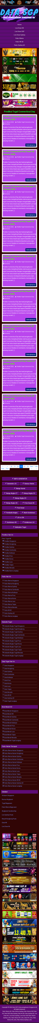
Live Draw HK (19, 28)
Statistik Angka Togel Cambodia (14, 635)
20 (18, 466)
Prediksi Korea (8, 559)
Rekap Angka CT (11, 493)
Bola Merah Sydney (10, 717)
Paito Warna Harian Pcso (12, 765)
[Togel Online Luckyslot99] (19, 931)
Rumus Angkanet (7, 799)
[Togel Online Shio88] (19, 991)
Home (20, 25)
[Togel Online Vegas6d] (19, 871)
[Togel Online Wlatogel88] (19, 897)
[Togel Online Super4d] (19, 69)
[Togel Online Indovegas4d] (19, 1000)
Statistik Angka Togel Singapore (14, 626)
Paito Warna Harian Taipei (12, 774)
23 (28, 466)
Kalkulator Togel (20, 527)
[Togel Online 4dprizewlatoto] (19, 906)
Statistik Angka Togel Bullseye (13, 638)
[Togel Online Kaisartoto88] (19, 914)
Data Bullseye (8, 677)
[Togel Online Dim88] (19, 61)
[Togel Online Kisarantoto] (19, 87)
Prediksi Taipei (8, 565)
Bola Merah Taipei (10, 734)
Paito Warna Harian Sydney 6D (13, 783)
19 (14, 466)
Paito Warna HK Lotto (17, 1017)
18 (11, 466)
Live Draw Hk (6, 826)
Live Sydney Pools (7, 815)
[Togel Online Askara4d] (19, 880)
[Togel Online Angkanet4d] (19, 974)
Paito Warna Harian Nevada (13, 777)
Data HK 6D (7, 695)
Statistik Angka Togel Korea (13, 644)
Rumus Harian (29, 484)
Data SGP (7, 1013)
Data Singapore (9, 665)
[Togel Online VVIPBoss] (19, 52)
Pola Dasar (20, 508)
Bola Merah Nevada (10, 737)
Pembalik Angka (11, 513)
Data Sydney (8, 671)
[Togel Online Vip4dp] (19, 940)
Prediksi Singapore (10, 541)
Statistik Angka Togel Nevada (13, 652)
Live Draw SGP (19, 31)
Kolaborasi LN (29, 522)
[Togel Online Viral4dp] (19, 104)
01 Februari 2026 (9, 157)
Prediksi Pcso (8, 556)
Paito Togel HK (6, 538)
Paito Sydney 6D (19, 45)
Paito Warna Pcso (9, 595)
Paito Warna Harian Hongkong (13, 753)
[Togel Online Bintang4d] (19, 889)
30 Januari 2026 (9, 227)
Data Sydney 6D (9, 698)
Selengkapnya (30, 145)
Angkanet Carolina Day (9, 811)
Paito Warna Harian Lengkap (13, 786)
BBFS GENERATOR (20, 479)
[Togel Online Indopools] (19, 983)
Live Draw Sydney (19, 35)
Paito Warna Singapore (11, 580)
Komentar (7, 124)
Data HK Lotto (28, 1017)
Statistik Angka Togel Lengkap (13, 656)
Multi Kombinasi (29, 513)
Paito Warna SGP (28, 1011)
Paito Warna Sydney (10, 586)
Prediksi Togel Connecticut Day (19, 111)
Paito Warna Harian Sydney (12, 756)
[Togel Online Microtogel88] (19, 837)
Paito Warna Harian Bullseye (13, 762)
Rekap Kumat (20, 488)
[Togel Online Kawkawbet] (19, 863)
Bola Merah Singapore (11, 711)
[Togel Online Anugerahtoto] (19, 957)
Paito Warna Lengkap (11, 616)
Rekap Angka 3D (29, 493)
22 (24, 466)
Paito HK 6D (19, 42)
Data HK (4, 822)
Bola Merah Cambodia (11, 720)
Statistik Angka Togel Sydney (13, 632)
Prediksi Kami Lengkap (11, 571)
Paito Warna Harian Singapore (13, 750)
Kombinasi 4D (11, 522)
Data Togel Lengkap (10, 701)
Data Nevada (8, 692)
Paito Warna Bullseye (11, 592)
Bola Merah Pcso (9, 726)
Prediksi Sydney (9, 547)
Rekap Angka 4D (12, 503)
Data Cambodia (9, 674)
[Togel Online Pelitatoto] (19, 95)
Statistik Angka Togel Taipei (13, 650)
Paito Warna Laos (9, 601)
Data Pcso (7, 680)
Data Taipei (7, 689)
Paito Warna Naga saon (9, 807)
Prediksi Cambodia (10, 550)
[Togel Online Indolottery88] (19, 966)
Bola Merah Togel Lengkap (12, 740)
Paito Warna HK (6, 1011)
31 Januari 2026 (9, 192)
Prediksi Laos (8, 562)
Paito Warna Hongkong (11, 583)
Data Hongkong (9, 668)
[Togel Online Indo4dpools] (19, 923)
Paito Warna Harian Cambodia (13, 759)
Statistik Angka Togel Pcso (12, 641)
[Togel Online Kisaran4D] (19, 78)
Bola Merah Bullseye (10, 723)
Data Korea (7, 683)
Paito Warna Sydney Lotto (24, 1019)
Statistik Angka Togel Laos (12, 647)
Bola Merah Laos (9, 731)
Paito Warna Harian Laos (12, 771)
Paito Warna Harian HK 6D (12, 780)
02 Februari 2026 (9, 122)
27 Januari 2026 (9, 331)
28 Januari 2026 (9, 296)
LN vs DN (20, 517)
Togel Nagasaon (7, 803)
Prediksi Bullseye (9, 553)
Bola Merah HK (9, 714)
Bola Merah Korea (10, 729)
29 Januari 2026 (9, 262)
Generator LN (11, 484)
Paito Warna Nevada (10, 607)
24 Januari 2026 (9, 436)
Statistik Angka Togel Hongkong (14, 629)
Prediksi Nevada (9, 568)
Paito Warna (20, 38)
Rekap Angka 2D (20, 498)
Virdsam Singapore (8, 795)
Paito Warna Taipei (10, 604)
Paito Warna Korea (10, 598)
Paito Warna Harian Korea (12, 768)
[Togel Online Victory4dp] (19, 854)
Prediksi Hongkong (10, 544)
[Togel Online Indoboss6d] (19, 846)
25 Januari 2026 (9, 401)
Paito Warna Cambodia (11, 589)
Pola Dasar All (29, 503)
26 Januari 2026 (9, 366)
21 (21, 466)
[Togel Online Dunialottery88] (19, 949)
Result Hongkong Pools (9, 819)
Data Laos (7, 686)
